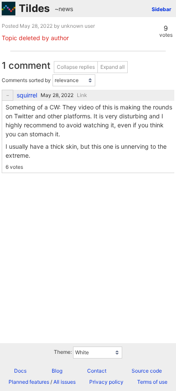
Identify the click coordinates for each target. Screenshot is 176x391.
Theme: (63, 352)
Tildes (34, 8)
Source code (147, 370)
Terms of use (152, 382)
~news (64, 8)
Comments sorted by (26, 80)
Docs (20, 370)
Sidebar (161, 9)
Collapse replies (76, 67)
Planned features (29, 382)
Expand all (112, 67)
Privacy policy (106, 382)
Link (82, 95)
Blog (57, 370)
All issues (64, 382)
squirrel (27, 95)
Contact (96, 370)
